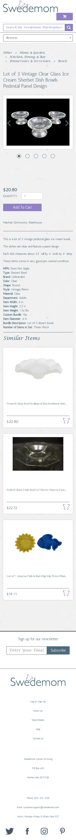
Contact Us (38, 738)
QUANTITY (10, 196)
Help (38, 729)
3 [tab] (36, 156)
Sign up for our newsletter (38, 639)
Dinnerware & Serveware (30, 61)
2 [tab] (27, 156)
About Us (38, 710)
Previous (9, 123)
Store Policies (38, 720)
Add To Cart (22, 207)
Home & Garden (32, 53)
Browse (11, 38)
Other (7, 53)
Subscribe (58, 650)
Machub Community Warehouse (22, 222)
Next (67, 123)
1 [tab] (19, 156)
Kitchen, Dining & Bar (28, 57)
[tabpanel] (38, 122)
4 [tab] (44, 156)
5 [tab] (53, 156)
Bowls (62, 61)
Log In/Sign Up (38, 701)
